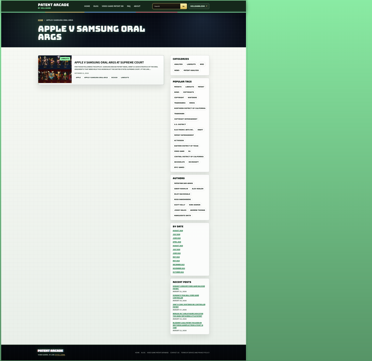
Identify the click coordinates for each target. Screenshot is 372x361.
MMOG (192, 103)
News (176, 70)
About (137, 6)
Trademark (179, 113)
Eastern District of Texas (186, 146)
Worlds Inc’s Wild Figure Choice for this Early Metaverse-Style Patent (188, 314)
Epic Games (179, 167)
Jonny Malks (180, 210)
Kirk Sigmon (194, 205)
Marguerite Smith (182, 215)
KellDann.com (198, 6)
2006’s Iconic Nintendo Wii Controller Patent (189, 305)
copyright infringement (185, 119)
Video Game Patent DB (113, 6)
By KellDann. (60, 355)
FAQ (128, 6)
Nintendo (192, 97)
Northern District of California (189, 108)
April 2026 (177, 242)
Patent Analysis (191, 70)
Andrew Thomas (197, 210)
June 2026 (177, 238)
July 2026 (176, 234)
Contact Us (174, 352)
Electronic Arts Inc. (184, 129)
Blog (95, 6)
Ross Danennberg (182, 199)
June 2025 (177, 253)
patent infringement (184, 135)
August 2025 (178, 245)
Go (183, 6)
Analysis (178, 64)
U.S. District (180, 124)
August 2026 (178, 230)
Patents (177, 86)
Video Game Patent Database (158, 352)
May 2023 (176, 261)
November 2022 (179, 268)
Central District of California (188, 156)
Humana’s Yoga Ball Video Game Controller (186, 296)
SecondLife (179, 162)
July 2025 (176, 249)
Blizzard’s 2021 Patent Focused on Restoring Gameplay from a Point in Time (188, 325)
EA (189, 151)
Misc (202, 64)
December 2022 (179, 264)
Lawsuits (191, 64)
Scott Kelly (179, 205)
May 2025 (176, 257)
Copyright (179, 97)
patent (201, 86)
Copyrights (188, 92)
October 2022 (178, 272)
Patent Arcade (50, 350)
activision (179, 140)
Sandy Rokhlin (181, 188)
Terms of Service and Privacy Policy (195, 352)
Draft (200, 129)
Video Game (179, 151)
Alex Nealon (197, 188)
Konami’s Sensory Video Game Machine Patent (189, 287)
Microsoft (194, 162)
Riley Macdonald (182, 194)
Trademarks (179, 103)
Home (87, 6)
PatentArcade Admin (183, 183)
